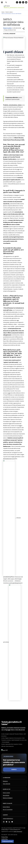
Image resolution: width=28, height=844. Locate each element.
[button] (6, 2)
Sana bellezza (6, 795)
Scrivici (14, 769)
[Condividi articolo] (23, 28)
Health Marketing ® (18, 831)
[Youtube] (26, 2)
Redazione (5, 781)
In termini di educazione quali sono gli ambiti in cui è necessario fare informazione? (15, 71)
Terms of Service (14, 829)
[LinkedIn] (9, 822)
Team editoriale (6, 783)
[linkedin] (23, 2)
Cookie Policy (4, 839)
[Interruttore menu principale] (2, 2)
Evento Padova (6, 807)
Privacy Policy (4, 829)
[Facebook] (20, 2)
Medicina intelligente (7, 798)
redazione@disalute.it (8, 818)
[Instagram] (17, 2)
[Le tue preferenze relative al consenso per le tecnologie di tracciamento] (7, 841)
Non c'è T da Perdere (7, 809)
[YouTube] (12, 822)
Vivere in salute (7, 28)
